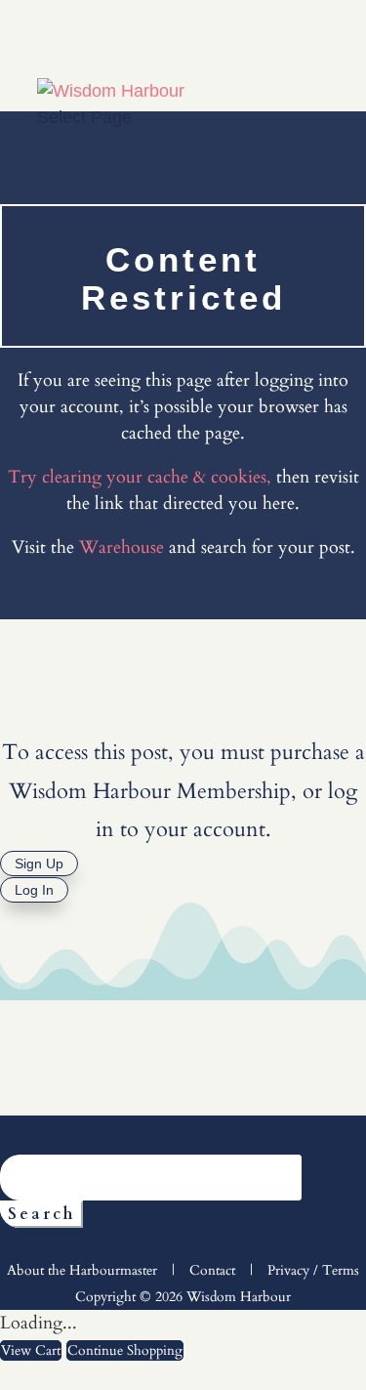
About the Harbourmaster (82, 1270)
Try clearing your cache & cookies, (139, 477)
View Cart (31, 1350)
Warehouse (121, 547)
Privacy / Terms (313, 1270)
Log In (34, 890)
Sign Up (39, 863)
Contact (212, 1270)
